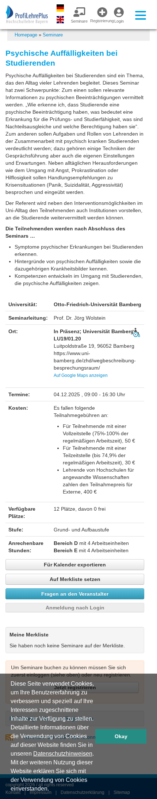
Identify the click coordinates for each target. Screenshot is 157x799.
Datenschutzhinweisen (62, 754)
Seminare (53, 35)
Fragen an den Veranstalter (74, 594)
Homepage (26, 35)
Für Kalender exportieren (75, 565)
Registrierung (99, 21)
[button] (51, 789)
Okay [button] (121, 736)
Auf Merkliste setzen (75, 579)
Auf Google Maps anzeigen (81, 375)
